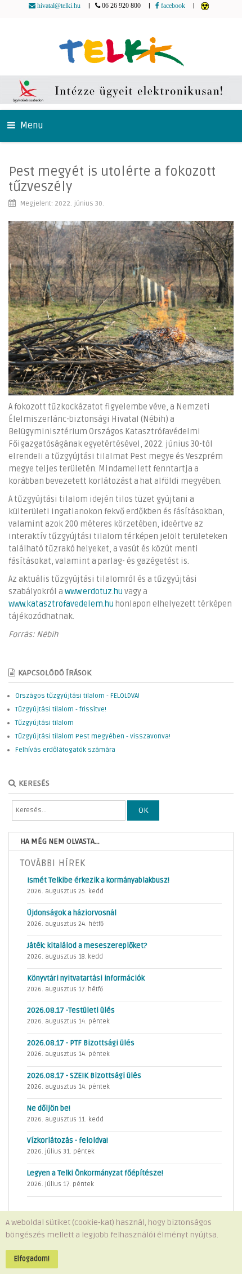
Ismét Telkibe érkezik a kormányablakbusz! (98, 880)
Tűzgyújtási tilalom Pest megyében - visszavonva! (93, 736)
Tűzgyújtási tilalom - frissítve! (60, 709)
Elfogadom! (32, 1258)
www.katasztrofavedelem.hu (61, 604)
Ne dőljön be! (48, 1108)
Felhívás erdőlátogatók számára (65, 750)
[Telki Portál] (121, 46)
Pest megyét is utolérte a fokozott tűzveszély (112, 178)
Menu (30, 125)
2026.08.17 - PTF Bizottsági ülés (81, 1043)
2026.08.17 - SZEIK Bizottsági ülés (84, 1075)
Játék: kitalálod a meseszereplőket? (87, 945)
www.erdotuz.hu (94, 591)
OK (143, 810)
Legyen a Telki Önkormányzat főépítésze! (95, 1173)
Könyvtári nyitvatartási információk (86, 978)
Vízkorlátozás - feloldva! (67, 1140)
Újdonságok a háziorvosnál (71, 912)
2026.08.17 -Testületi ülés (71, 1010)
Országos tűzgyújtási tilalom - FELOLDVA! (77, 696)
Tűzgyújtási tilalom (44, 723)
